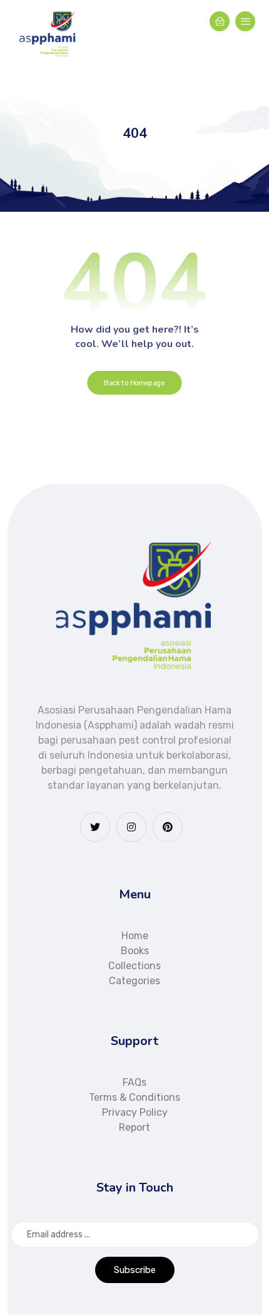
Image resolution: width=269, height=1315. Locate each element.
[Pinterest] (168, 827)
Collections (134, 966)
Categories (134, 981)
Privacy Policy (135, 1112)
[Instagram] (131, 827)
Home (134, 936)
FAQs (134, 1082)
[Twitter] (95, 827)
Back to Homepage (134, 383)
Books (135, 951)
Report (134, 1127)
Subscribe (135, 1270)
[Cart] (220, 20)
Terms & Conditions (134, 1097)
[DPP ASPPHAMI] (48, 34)
